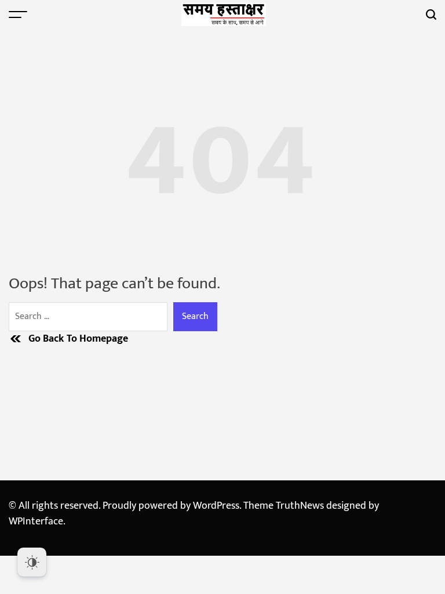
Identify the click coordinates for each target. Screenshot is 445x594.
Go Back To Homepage (78, 339)
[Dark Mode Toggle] (31, 562)
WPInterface (36, 521)
